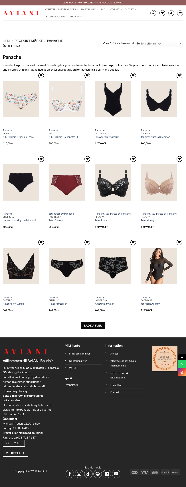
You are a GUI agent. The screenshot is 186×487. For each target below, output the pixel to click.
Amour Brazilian (58, 303)
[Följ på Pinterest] (97, 474)
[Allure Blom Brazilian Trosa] (24, 99)
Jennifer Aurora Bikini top (155, 136)
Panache (7, 130)
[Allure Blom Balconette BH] (70, 99)
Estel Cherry (56, 220)
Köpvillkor (116, 384)
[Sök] (153, 13)
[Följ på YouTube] (116, 474)
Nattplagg (88, 9)
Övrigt (115, 9)
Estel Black (101, 220)
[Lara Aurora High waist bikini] (24, 182)
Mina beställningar (80, 353)
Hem (6, 41)
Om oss (114, 353)
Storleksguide (55, 16)
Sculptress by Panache (61, 213)
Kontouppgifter (78, 360)
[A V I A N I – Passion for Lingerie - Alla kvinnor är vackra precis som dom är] (21, 13)
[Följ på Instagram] (79, 474)
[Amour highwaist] (116, 266)
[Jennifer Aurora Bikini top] (162, 99)
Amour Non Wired (13, 303)
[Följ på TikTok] (88, 474)
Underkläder (67, 9)
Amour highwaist (104, 303)
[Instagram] (182, 372)
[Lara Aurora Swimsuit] (116, 99)
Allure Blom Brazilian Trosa (18, 136)
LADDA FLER (93, 325)
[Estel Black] (116, 182)
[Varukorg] (180, 13)
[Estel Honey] (162, 182)
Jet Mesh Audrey (150, 303)
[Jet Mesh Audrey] (162, 266)
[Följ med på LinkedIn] (107, 474)
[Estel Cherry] (70, 182)
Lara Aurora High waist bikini (19, 220)
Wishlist (73, 368)
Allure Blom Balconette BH (64, 136)
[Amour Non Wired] (24, 266)
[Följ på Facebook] (70, 474)
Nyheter (50, 9)
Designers (74, 16)
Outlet (129, 9)
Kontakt (114, 392)
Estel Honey (147, 220)
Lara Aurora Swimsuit (107, 136)
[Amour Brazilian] (70, 266)
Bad (103, 9)
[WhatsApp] (182, 364)
